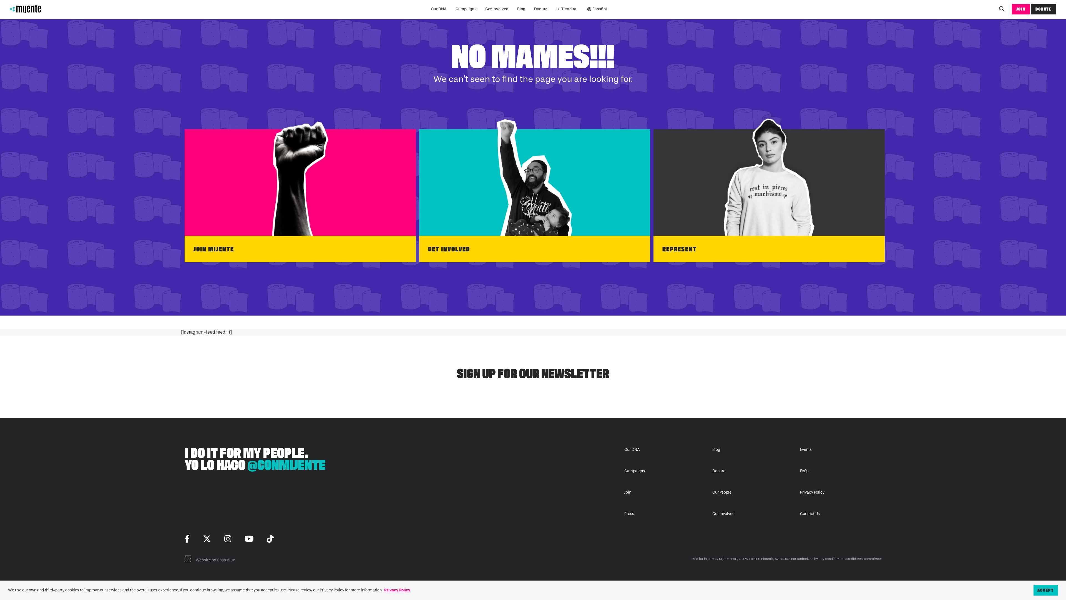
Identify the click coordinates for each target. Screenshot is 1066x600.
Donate (540, 9)
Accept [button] (1045, 590)
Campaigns (466, 9)
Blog (521, 9)
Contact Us (810, 513)
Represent (679, 249)
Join (1020, 9)
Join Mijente (213, 249)
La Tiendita (566, 9)
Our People (721, 492)
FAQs (804, 471)
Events (806, 449)
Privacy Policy (812, 492)
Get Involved (496, 9)
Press (629, 513)
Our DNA (439, 9)
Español (599, 9)
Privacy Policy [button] (397, 590)
